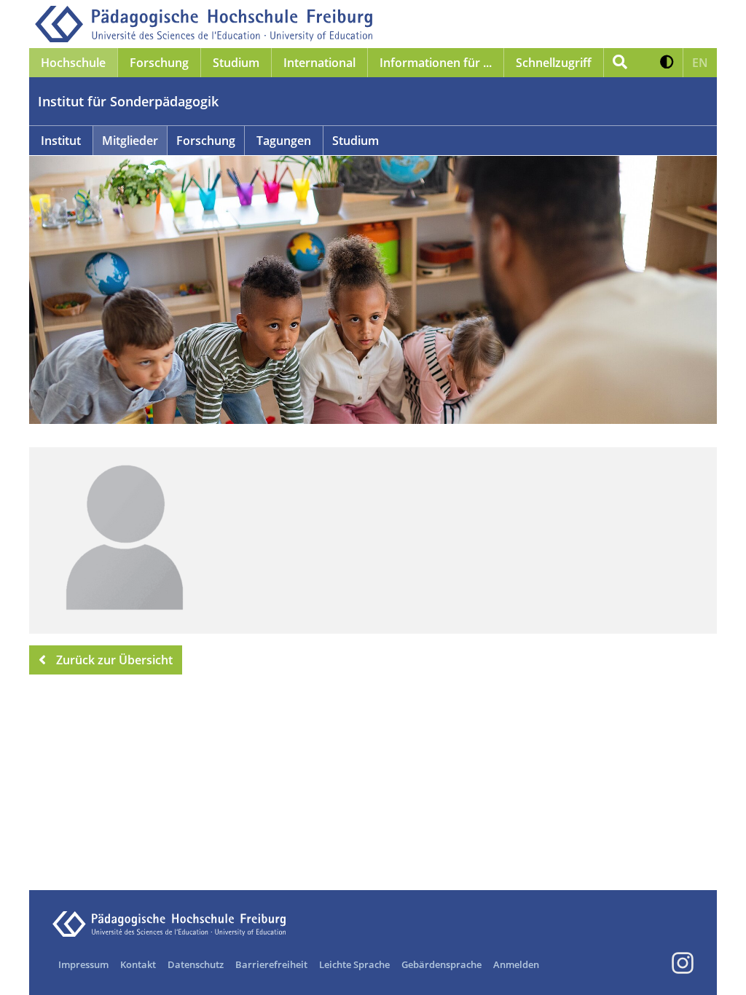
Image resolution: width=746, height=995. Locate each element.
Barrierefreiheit (271, 964)
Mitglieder (130, 141)
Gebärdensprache (441, 964)
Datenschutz (196, 964)
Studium (355, 141)
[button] (667, 62)
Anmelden (516, 964)
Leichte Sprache (354, 964)
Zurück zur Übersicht (114, 660)
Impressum (83, 964)
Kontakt (138, 964)
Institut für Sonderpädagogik (128, 101)
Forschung (205, 141)
